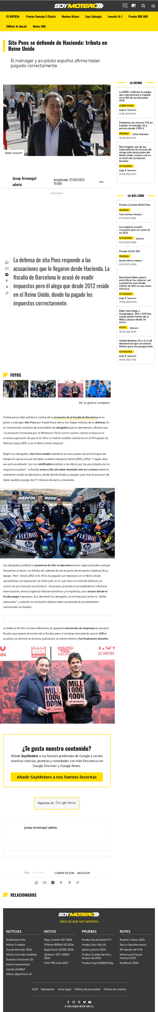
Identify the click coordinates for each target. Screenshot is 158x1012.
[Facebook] (6, 280)
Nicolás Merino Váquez (130, 260)
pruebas (124, 133)
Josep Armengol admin (24, 181)
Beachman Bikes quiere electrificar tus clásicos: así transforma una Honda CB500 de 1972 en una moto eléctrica (135, 283)
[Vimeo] (84, 1002)
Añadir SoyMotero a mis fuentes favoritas (57, 777)
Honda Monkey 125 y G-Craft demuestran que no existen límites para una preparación (136, 343)
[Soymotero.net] (79, 5)
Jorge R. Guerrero (127, 110)
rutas (122, 327)
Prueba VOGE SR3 (129, 251)
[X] (6, 286)
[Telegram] (6, 274)
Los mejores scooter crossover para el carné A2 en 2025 (134, 229)
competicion (64, 873)
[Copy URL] (6, 293)
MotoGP (83, 873)
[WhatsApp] (6, 262)
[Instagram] (73, 1002)
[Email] (6, 268)
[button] (143, 6)
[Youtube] (89, 1002)
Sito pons (38, 872)
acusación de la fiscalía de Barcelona (76, 417)
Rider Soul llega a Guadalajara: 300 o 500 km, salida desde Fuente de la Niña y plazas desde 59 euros (135, 316)
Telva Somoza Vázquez (130, 214)
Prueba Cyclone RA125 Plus (134, 204)
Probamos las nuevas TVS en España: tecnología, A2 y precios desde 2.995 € (136, 125)
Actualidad (125, 166)
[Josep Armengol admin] (9, 181)
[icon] (124, 5)
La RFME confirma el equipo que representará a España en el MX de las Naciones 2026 (135, 96)
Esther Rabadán (140, 134)
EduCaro (140, 238)
